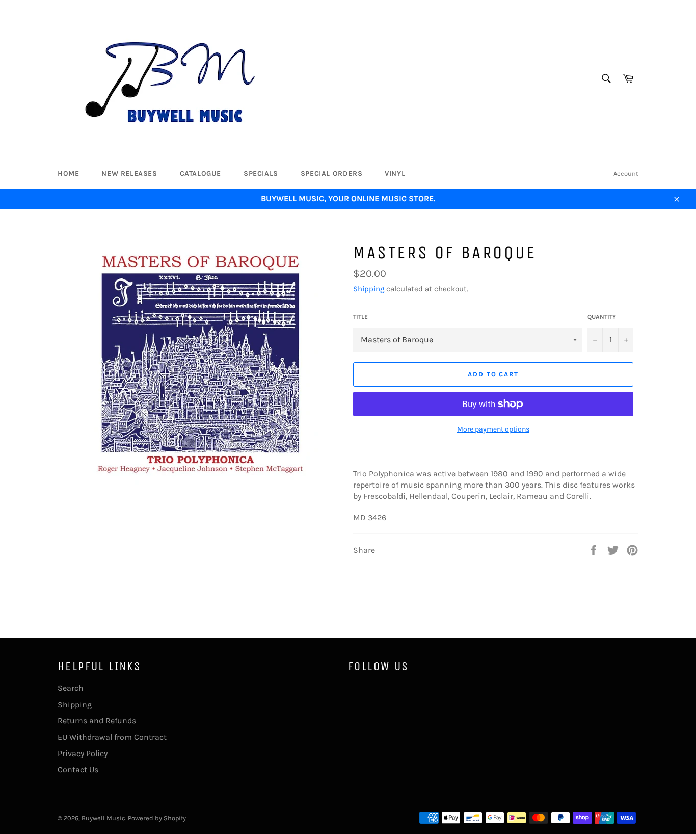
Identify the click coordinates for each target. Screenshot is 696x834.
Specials (261, 173)
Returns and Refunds (97, 720)
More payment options (493, 429)
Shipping (368, 288)
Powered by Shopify (157, 818)
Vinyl (395, 173)
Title (360, 316)
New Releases (129, 173)
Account (625, 173)
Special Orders (331, 173)
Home (68, 173)
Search (71, 688)
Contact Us (78, 769)
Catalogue (200, 173)
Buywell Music (103, 818)
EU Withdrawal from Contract (112, 737)
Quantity (601, 316)
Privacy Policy (83, 753)
